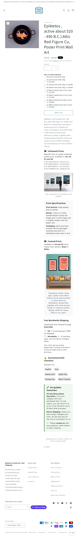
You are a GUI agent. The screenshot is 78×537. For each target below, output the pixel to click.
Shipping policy (62, 532)
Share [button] (48, 447)
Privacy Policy (32, 467)
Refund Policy (32, 472)
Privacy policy (42, 532)
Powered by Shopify (21, 532)
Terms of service (52, 532)
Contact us (31, 481)
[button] (4, 10)
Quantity (46, 64)
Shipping (55, 60)
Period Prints (12, 532)
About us (54, 490)
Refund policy (32, 532)
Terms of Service (33, 477)
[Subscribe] (27, 507)
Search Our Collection (58, 495)
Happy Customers (57, 486)
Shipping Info (55, 481)
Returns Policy (55, 477)
